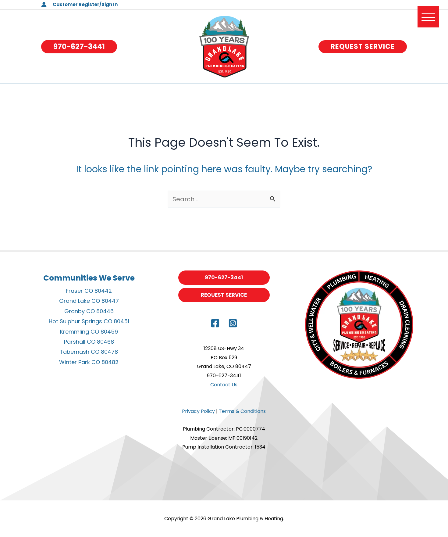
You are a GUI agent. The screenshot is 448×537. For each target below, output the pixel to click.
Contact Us (223, 384)
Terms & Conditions (242, 411)
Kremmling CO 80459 (89, 331)
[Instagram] (232, 323)
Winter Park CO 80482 (89, 362)
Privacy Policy (198, 411)
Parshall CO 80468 (89, 341)
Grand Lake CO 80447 (89, 301)
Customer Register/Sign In (85, 4)
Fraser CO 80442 (89, 291)
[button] (79, 46)
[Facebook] (215, 323)
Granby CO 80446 (89, 311)
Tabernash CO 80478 (89, 352)
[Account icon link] (44, 4)
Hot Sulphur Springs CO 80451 (89, 321)
